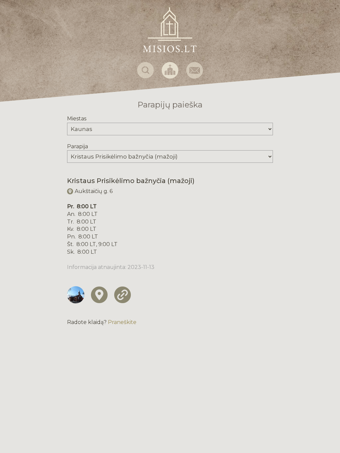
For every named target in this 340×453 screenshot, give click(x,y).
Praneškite (122, 322)
